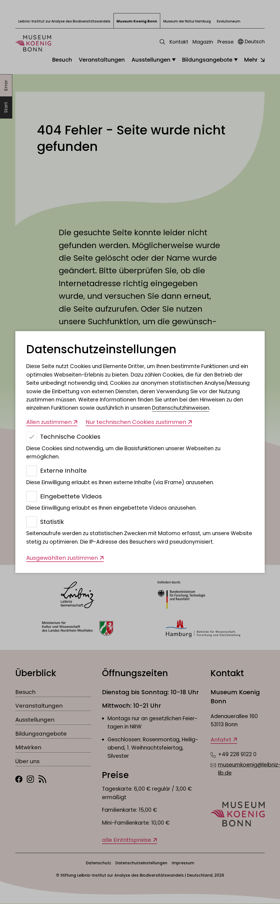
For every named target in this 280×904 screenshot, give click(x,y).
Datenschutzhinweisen (180, 408)
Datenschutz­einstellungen (101, 349)
